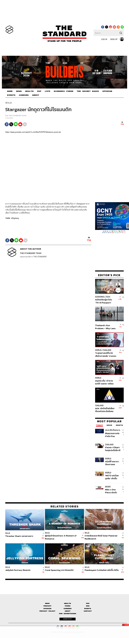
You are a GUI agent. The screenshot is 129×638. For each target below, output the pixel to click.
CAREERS (24, 95)
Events (87, 608)
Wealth (67, 603)
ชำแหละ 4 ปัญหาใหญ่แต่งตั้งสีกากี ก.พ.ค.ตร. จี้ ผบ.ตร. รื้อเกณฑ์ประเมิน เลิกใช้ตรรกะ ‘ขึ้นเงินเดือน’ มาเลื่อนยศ (112, 449)
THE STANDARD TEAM (17, 115)
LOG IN (104, 39)
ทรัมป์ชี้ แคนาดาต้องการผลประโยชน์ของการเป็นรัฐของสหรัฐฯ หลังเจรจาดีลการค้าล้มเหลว (113, 463)
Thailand (107, 350)
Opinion (47, 608)
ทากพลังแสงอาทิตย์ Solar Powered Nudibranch (101, 537)
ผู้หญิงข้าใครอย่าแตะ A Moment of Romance (60, 537)
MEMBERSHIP (67, 619)
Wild (8, 103)
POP (39, 91)
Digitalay (15, 218)
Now (87, 606)
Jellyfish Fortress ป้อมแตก (17, 570)
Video (67, 606)
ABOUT (35, 95)
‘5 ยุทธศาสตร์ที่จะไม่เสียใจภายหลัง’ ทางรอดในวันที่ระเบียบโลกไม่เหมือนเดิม (105, 354)
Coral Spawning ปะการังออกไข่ (59, 570)
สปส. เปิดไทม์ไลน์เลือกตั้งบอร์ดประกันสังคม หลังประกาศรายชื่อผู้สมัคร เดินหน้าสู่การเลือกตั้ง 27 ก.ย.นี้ (104, 410)
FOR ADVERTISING (67, 613)
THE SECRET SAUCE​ (88, 91)
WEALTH (29, 91)
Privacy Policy (47, 611)
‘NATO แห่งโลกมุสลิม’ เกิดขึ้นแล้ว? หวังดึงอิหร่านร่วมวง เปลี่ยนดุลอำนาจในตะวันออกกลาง (112, 477)
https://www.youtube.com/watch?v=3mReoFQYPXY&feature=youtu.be (33, 132)
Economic (99, 297)
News (47, 603)
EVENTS (11, 95)
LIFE (47, 91)
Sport (108, 487)
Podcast (47, 606)
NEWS (19, 91)
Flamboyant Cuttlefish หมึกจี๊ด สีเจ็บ (102, 570)
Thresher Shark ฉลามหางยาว (19, 536)
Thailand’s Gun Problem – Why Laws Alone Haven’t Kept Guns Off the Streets (105, 327)
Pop (87, 603)
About (67, 611)
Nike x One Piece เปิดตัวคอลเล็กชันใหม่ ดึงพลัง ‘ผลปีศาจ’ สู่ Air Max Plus (113, 491)
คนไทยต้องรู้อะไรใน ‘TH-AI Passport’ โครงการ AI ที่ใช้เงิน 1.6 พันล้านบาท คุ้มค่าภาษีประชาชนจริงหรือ (105, 301)
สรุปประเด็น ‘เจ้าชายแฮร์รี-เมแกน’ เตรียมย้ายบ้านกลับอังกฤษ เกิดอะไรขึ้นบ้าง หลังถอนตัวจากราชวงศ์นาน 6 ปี (105, 382)
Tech (108, 297)
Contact (88, 611)
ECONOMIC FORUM (63, 91)
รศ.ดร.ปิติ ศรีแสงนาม (112, 430)
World (98, 350)
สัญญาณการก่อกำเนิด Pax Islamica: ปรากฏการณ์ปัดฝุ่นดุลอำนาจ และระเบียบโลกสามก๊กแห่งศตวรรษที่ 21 (113, 435)
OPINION (107, 91)
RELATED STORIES (65, 506)
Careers (68, 608)
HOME (10, 91)
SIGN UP (113, 39)
